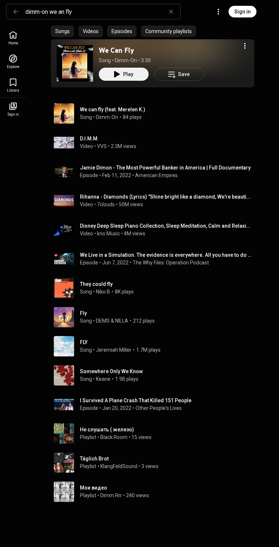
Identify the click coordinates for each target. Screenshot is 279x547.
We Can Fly (116, 50)
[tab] (62, 31)
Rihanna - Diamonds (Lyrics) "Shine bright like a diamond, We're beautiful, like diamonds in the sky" (166, 197)
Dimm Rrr (111, 495)
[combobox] (102, 11)
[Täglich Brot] (155, 462)
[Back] (16, 11)
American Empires (156, 175)
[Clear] (171, 11)
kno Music (108, 233)
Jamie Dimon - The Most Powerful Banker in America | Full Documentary (165, 168)
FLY (84, 342)
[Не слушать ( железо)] (155, 433)
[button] (75, 63)
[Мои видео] (155, 491)
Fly (83, 313)
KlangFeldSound (118, 466)
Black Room (114, 437)
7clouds (106, 204)
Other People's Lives (159, 408)
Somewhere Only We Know (111, 371)
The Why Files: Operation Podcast (171, 262)
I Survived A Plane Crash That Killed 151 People (135, 400)
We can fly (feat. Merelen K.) (112, 109)
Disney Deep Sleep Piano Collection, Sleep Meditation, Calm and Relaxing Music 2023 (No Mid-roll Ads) (166, 226)
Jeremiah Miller (114, 350)
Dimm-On (126, 60)
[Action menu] (244, 45)
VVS (102, 146)
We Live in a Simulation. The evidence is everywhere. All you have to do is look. (166, 255)
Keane (103, 379)
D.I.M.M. (89, 138)
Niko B (103, 292)
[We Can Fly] (75, 63)
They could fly (96, 284)
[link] (13, 38)
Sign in (242, 12)
